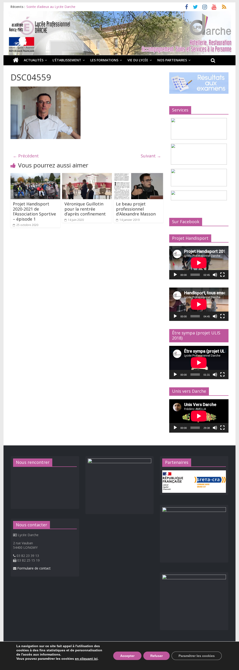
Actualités (33, 60)
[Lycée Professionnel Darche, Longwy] (119, 14)
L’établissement (67, 60)
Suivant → (151, 156)
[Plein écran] (222, 274)
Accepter (127, 656)
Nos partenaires (172, 60)
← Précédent (26, 156)
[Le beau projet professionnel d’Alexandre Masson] (138, 175)
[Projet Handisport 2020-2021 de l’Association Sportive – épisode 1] (35, 175)
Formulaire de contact (34, 568)
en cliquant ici (86, 658)
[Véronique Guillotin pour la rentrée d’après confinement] (87, 175)
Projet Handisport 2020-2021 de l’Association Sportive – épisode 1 (34, 211)
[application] (198, 262)
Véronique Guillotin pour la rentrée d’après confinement (85, 209)
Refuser (156, 656)
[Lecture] (175, 274)
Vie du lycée (137, 60)
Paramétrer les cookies (197, 656)
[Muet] (215, 274)
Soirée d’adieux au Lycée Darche (50, 6)
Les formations (104, 60)
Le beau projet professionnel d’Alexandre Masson (136, 209)
